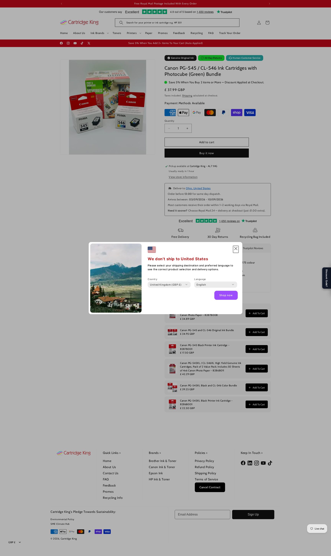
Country (152, 279)
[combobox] (165, 285)
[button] (236, 249)
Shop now (226, 295)
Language (200, 279)
